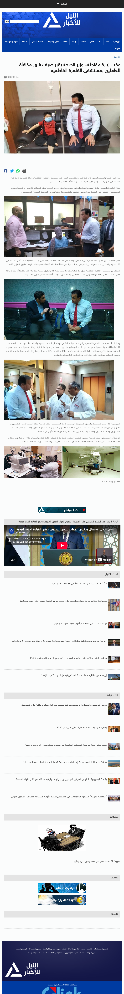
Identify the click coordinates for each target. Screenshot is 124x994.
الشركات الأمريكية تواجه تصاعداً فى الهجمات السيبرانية (79, 583)
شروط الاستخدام (51, 953)
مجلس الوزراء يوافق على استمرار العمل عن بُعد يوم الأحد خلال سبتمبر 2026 (68, 658)
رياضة (74, 42)
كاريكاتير (114, 817)
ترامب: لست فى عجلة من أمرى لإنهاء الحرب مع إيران (80, 623)
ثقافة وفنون (61, 949)
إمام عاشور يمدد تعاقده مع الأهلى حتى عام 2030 (82, 727)
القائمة (64, 4)
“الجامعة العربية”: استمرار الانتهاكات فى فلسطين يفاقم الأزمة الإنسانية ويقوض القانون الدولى (59, 796)
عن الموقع (91, 953)
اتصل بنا (31, 953)
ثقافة (65, 42)
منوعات (117, 49)
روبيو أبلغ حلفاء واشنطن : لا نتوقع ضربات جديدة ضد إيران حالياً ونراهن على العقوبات (64, 705)
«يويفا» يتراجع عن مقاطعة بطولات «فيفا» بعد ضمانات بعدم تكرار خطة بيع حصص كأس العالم (59, 641)
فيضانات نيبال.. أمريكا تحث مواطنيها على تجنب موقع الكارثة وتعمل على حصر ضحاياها (63, 601)
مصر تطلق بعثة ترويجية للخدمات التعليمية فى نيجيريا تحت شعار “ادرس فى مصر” (66, 745)
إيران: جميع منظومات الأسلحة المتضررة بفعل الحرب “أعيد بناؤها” (74, 675)
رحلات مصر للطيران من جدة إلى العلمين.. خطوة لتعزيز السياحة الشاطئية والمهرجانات (65, 762)
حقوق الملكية (64, 953)
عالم (92, 42)
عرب (99, 42)
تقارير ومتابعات (53, 42)
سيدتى (38, 949)
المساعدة (40, 953)
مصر (107, 42)
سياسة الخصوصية (78, 953)
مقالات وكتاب (37, 42)
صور (18, 949)
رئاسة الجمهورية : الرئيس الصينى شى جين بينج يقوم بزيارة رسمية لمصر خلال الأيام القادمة (61, 779)
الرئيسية (117, 42)
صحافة (24, 42)
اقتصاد (83, 42)
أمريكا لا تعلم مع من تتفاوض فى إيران (97, 861)
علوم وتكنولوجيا (11, 42)
